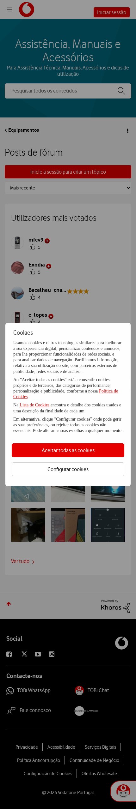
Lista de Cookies (35, 405)
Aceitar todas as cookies (68, 450)
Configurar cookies (68, 469)
